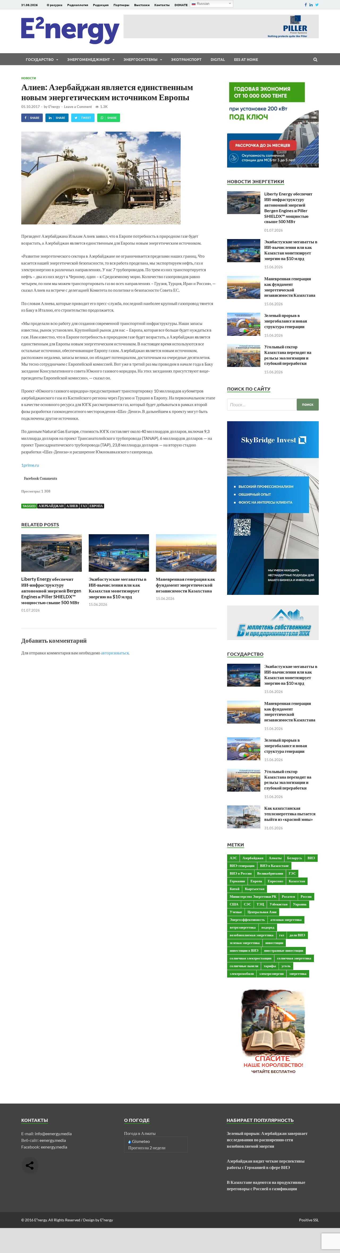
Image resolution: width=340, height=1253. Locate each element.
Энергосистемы (141, 59)
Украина (300, 904)
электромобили (242, 973)
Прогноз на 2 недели (146, 1147)
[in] (311, 4)
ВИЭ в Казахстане (274, 865)
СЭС (247, 904)
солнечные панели (244, 966)
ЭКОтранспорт (186, 59)
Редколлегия (77, 5)
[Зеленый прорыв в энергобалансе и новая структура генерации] (243, 315)
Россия (306, 896)
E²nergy (54, 107)
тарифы (270, 966)
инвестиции (274, 943)
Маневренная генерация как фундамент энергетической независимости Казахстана (185, 585)
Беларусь (294, 858)
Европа (96, 506)
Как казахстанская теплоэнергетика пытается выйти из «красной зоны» (290, 813)
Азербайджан (51, 506)
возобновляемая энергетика (252, 935)
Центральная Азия (262, 912)
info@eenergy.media (53, 1133)
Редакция (101, 5)
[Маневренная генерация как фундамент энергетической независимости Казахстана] (186, 572)
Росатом (288, 896)
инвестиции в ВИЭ (244, 950)
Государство (40, 59)
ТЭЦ (260, 904)
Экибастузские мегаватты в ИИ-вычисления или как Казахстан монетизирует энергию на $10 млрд (117, 587)
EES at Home (246, 59)
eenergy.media (53, 1140)
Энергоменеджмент (88, 59)
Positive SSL (309, 1220)
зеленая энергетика (245, 943)
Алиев (72, 506)
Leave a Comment (78, 107)
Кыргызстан (254, 889)
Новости (28, 78)
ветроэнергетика (243, 927)
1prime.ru (30, 464)
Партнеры (121, 5)
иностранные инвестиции (283, 950)
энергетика (298, 973)
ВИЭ (311, 858)
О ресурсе (54, 5)
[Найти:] (273, 405)
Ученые (236, 912)
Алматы (275, 858)
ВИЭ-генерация (242, 865)
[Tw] (317, 4)
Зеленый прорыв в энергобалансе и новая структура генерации (285, 321)
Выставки (142, 5)
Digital (218, 59)
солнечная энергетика (294, 958)
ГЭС (292, 873)
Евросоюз (275, 881)
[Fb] (305, 4)
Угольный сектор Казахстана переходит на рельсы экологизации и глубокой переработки (287, 355)
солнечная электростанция (250, 958)
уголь (286, 966)
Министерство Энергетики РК (253, 896)
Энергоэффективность (247, 919)
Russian (202, 4)
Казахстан (297, 881)
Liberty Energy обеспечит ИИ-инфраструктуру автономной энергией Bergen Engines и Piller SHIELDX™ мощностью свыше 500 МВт (51, 590)
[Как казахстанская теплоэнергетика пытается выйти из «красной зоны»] (243, 808)
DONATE (181, 5)
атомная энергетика (286, 919)
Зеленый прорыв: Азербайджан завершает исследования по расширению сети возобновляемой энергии (267, 1139)
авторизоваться (115, 652)
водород (267, 927)
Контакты (162, 5)
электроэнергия (271, 973)
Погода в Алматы (140, 1133)
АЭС (233, 858)
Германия (237, 881)
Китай (234, 889)
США (234, 904)
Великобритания (270, 873)
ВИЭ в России (241, 873)
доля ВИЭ (297, 935)
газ (84, 506)
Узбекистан (278, 904)
